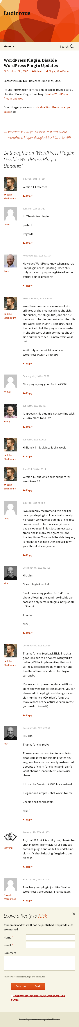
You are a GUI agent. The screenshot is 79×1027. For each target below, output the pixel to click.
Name (8, 937)
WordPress (63, 71)
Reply (29, 196)
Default (38, 71)
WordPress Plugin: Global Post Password (35, 132)
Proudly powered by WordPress (39, 1019)
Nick (42, 915)
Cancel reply (73, 913)
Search (64, 46)
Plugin (52, 71)
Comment (10, 953)
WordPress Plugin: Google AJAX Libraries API (41, 137)
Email (8, 945)
